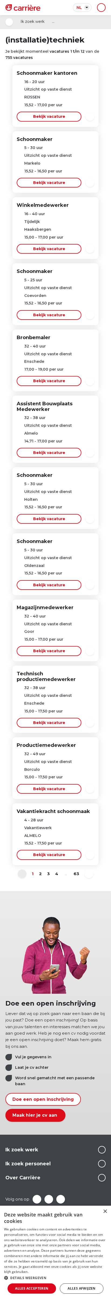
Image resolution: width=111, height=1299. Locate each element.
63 (76, 873)
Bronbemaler (33, 337)
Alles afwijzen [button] (82, 1288)
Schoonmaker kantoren (47, 73)
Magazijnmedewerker (45, 608)
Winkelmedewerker (43, 205)
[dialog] (55, 1252)
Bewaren (90, 116)
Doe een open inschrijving (43, 1099)
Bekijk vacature (49, 116)
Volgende (89, 873)
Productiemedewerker (46, 745)
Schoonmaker (35, 139)
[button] (55, 1278)
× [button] (105, 1211)
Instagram (60, 1199)
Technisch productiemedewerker (46, 676)
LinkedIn (48, 1199)
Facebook (37, 1199)
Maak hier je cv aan (35, 1115)
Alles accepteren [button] (31, 1288)
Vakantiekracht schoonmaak (53, 811)
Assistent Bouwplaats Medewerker (44, 406)
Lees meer (102, 1150)
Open (9, 22)
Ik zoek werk (32, 21)
